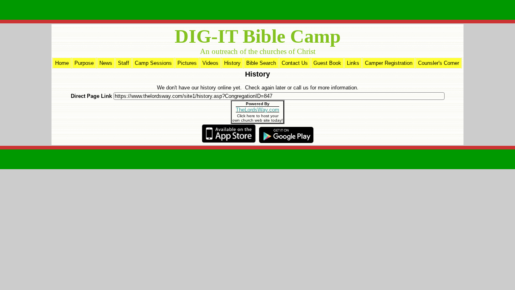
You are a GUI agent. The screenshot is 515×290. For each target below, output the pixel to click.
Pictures (187, 63)
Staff (123, 63)
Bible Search (261, 63)
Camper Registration (388, 63)
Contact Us (295, 63)
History (232, 63)
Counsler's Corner (438, 63)
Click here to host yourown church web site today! (257, 118)
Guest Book (327, 63)
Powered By (258, 104)
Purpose (84, 63)
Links (353, 63)
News (105, 63)
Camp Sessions (153, 63)
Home (62, 63)
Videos (210, 63)
